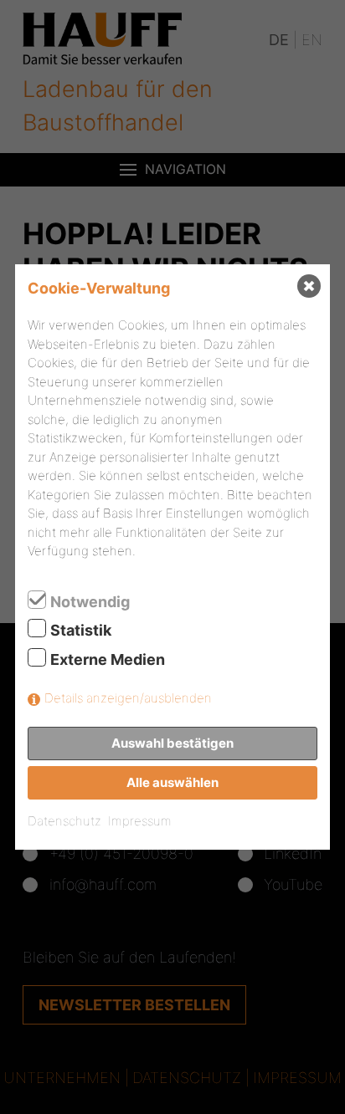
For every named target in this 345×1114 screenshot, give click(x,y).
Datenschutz (64, 821)
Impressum (140, 821)
